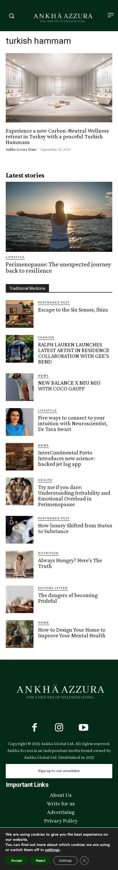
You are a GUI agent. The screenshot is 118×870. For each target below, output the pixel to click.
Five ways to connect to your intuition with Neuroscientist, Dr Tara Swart (72, 423)
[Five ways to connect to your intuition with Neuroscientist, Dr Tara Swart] (20, 422)
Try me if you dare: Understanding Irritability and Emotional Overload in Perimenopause (74, 495)
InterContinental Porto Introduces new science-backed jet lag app (67, 458)
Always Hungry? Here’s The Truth (70, 563)
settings (52, 850)
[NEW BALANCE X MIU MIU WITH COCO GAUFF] (20, 387)
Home (43, 622)
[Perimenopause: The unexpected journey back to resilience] (59, 217)
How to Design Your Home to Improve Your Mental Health (71, 632)
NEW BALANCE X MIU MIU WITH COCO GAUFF (69, 386)
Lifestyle (15, 257)
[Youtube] (83, 728)
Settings (65, 860)
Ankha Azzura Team (21, 149)
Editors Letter (53, 588)
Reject (40, 860)
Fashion (46, 337)
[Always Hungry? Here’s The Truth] (20, 564)
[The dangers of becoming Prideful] (20, 599)
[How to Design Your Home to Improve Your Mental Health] (20, 634)
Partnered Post (54, 302)
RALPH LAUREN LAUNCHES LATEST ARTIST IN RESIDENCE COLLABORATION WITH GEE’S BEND (73, 353)
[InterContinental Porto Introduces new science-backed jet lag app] (20, 457)
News (43, 375)
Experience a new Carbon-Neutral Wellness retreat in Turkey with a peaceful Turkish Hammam (57, 136)
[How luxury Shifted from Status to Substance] (20, 530)
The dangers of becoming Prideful (68, 598)
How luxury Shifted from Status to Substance (75, 528)
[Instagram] (59, 728)
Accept (16, 860)
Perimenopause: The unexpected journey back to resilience (58, 267)
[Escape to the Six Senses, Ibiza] (20, 314)
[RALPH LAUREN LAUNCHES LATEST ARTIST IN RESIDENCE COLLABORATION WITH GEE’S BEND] (20, 349)
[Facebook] (34, 728)
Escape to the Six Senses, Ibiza (73, 309)
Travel (12, 119)
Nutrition (48, 553)
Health (45, 480)
